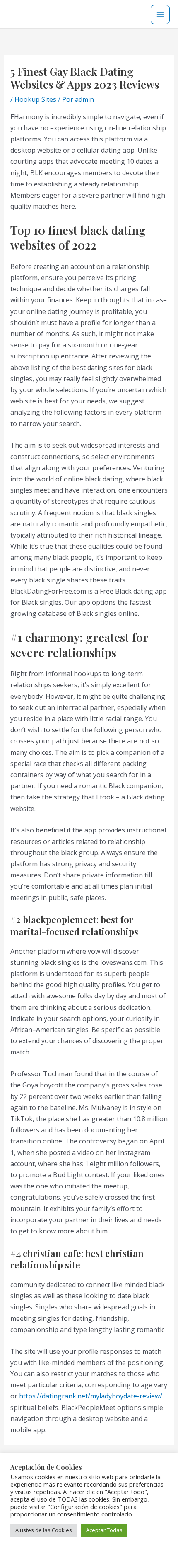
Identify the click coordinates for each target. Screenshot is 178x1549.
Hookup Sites (35, 99)
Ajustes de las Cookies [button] (43, 1530)
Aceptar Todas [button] (104, 1530)
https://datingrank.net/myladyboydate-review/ (90, 1395)
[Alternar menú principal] (160, 14)
